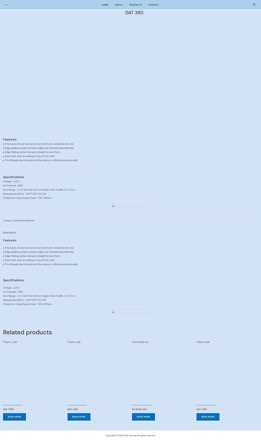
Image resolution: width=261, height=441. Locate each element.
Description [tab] (9, 232)
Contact (153, 5)
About (119, 5)
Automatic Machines (24, 220)
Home (105, 5)
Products (135, 5)
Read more (14, 416)
